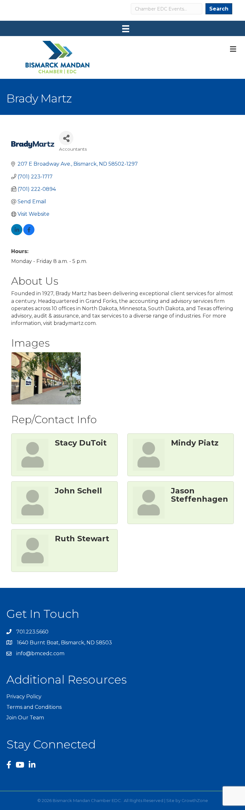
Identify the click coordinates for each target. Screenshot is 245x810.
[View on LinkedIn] (16, 233)
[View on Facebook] (28, 233)
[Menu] (126, 28)
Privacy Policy (23, 697)
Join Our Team (25, 718)
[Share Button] (66, 138)
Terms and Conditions (34, 707)
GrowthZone (195, 800)
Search (218, 9)
